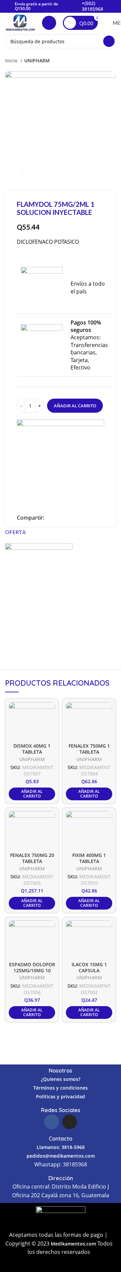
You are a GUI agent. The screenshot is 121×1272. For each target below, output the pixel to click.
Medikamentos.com (74, 1243)
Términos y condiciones (60, 1088)
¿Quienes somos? (60, 1079)
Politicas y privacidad (60, 1096)
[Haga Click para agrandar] (17, 170)
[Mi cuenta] (49, 23)
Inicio (12, 60)
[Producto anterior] (99, 60)
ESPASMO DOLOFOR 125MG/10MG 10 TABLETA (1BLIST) (32, 970)
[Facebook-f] (51, 1121)
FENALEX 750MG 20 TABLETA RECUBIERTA (32, 861)
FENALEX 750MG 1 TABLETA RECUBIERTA (89, 752)
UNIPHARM (37, 60)
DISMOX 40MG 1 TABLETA (31, 749)
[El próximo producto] (112, 60)
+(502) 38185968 (92, 6)
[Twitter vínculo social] (58, 517)
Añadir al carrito (75, 406)
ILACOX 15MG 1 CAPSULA (89, 967)
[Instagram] (69, 1121)
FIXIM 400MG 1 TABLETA (89, 858)
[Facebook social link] (50, 517)
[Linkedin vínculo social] (65, 517)
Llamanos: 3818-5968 (61, 1147)
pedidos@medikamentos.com (61, 1156)
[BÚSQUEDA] (109, 41)
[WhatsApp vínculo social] (73, 517)
